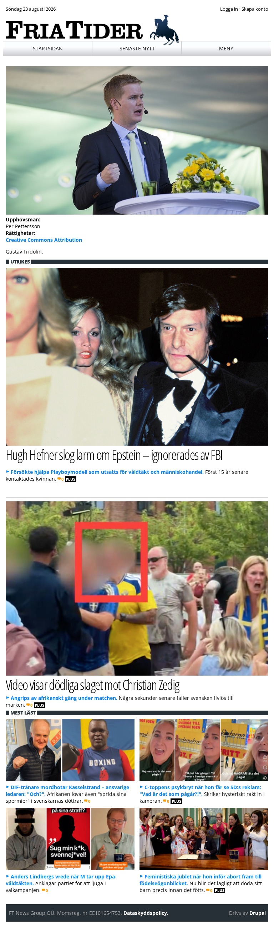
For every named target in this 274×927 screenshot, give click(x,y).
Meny (226, 48)
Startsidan (48, 48)
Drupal (257, 913)
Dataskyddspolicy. (145, 913)
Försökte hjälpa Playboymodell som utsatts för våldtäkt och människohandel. (107, 471)
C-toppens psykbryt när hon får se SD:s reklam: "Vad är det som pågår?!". (200, 790)
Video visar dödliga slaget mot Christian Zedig (92, 684)
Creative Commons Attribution (44, 239)
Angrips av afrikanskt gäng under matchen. (64, 698)
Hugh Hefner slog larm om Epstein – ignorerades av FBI (114, 454)
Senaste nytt (137, 48)
